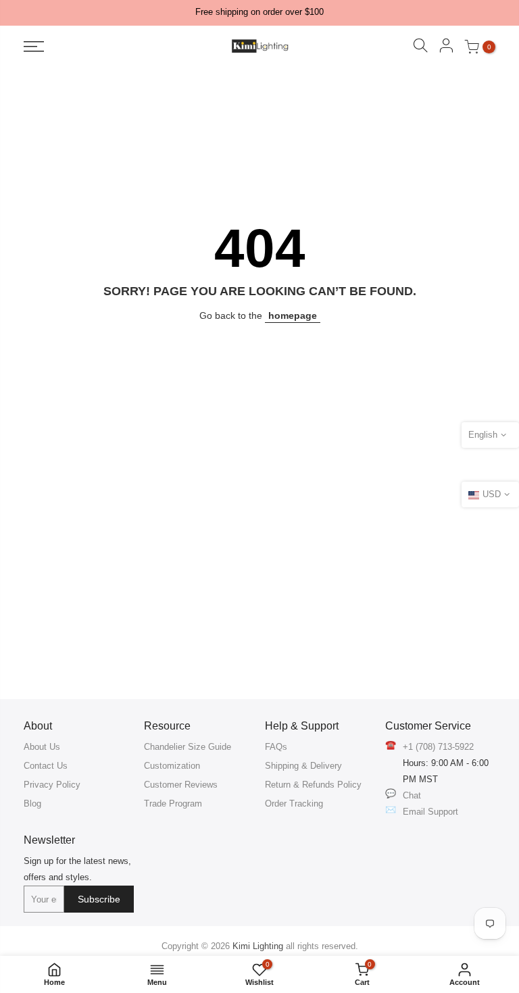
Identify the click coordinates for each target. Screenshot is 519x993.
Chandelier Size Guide (187, 747)
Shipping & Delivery (303, 766)
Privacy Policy (52, 785)
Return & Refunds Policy (313, 785)
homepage (292, 315)
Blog (32, 803)
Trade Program (173, 803)
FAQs (276, 747)
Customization (172, 766)
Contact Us (46, 766)
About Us (42, 747)
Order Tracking (294, 803)
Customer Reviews (181, 785)
